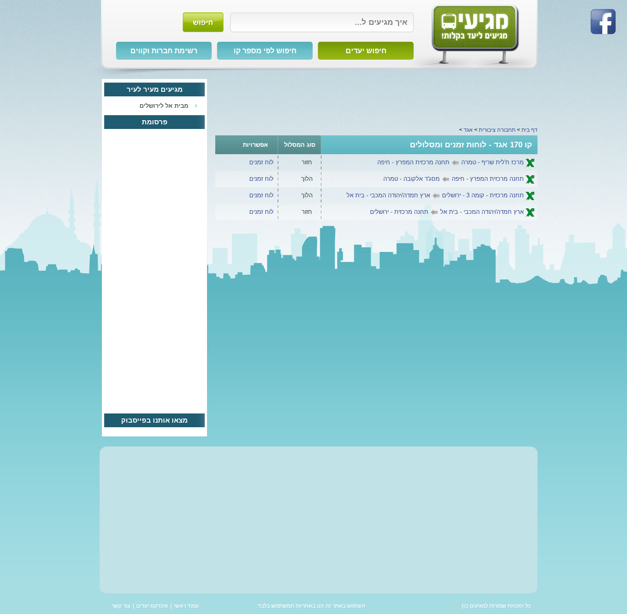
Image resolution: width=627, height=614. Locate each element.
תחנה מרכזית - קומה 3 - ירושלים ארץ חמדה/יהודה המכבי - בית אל (435, 195)
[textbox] (322, 22)
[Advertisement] (376, 99)
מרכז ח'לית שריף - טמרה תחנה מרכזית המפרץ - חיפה (450, 162)
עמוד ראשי (186, 606)
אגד (468, 130)
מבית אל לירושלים (164, 105)
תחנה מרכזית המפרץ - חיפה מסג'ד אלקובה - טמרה (453, 178)
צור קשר (121, 606)
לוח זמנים (261, 162)
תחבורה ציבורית (497, 130)
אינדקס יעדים (152, 606)
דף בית (529, 130)
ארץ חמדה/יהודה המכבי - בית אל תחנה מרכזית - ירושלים (447, 211)
